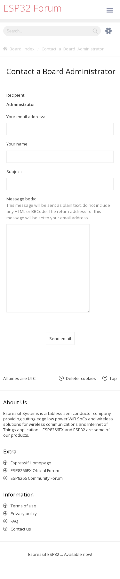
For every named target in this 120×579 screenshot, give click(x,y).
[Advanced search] (105, 31)
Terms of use (23, 506)
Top (113, 378)
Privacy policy (24, 513)
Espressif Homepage (31, 463)
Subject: (14, 171)
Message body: (21, 199)
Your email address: (25, 116)
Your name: (17, 144)
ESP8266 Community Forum (37, 478)
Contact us (21, 529)
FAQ (14, 521)
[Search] (95, 31)
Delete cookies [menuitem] (81, 378)
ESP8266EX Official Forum (35, 470)
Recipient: (15, 95)
